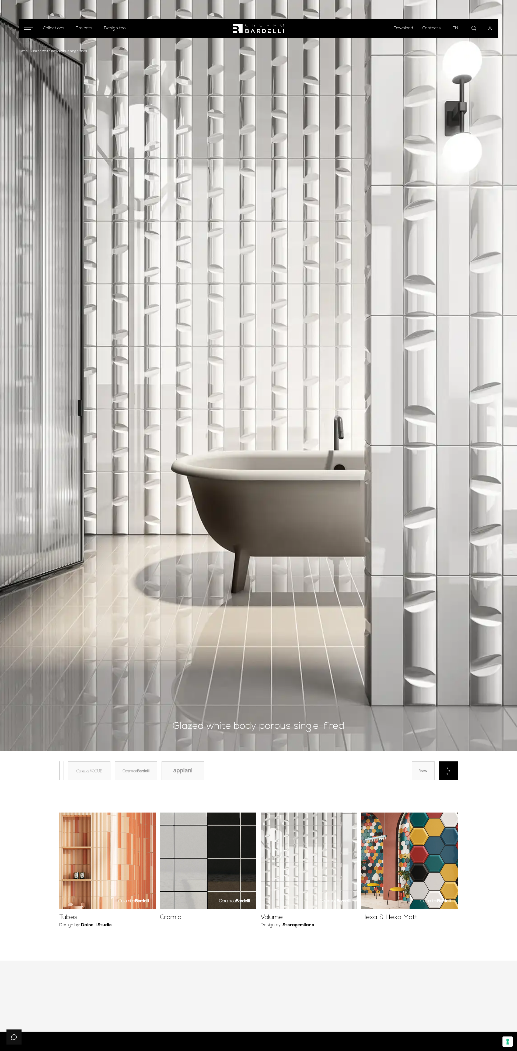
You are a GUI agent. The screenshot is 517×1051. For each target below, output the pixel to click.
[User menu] (490, 28)
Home (23, 51)
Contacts (431, 28)
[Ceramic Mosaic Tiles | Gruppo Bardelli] (258, 28)
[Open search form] (474, 28)
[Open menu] (28, 28)
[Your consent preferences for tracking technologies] (507, 1041)
